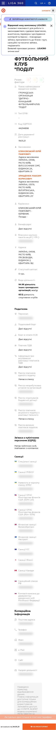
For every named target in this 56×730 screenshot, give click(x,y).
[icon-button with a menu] (53, 10)
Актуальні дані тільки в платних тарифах (28, 717)
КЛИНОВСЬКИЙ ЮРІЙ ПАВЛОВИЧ (30, 152)
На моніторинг (40, 727)
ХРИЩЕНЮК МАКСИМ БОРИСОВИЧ (30, 177)
